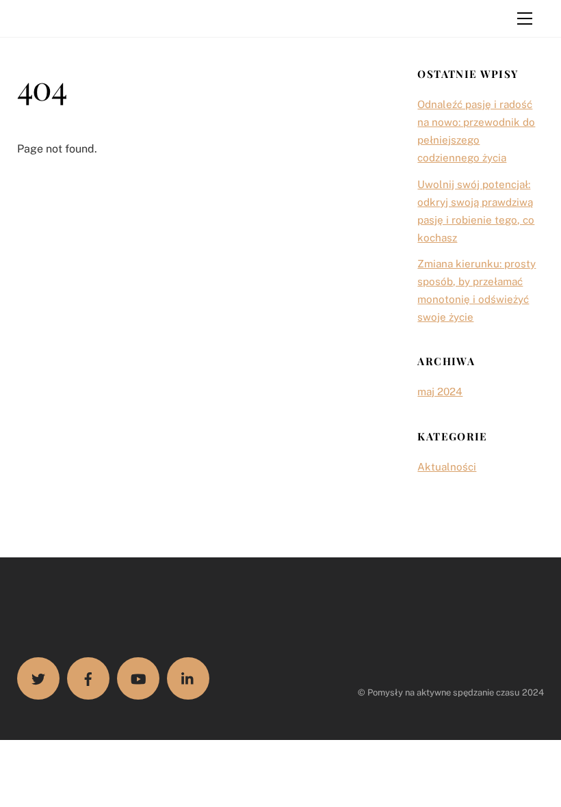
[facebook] (88, 678)
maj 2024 (439, 391)
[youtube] (138, 678)
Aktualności (446, 467)
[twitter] (38, 678)
